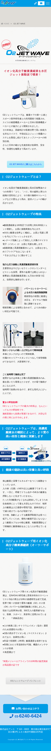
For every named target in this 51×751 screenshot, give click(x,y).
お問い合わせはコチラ (27, 708)
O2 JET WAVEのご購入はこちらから (25, 164)
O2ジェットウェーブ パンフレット (25, 681)
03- (28, 716)
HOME (6, 24)
